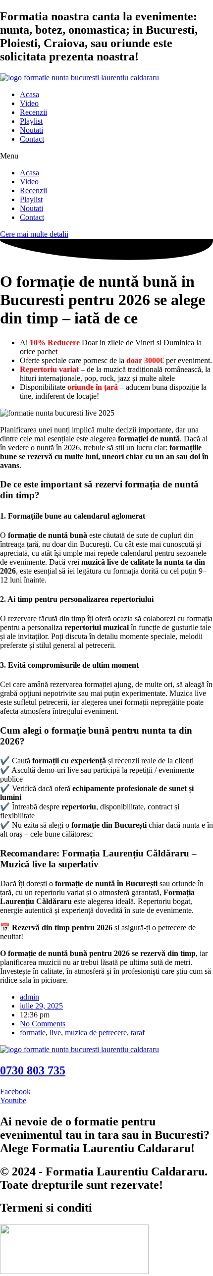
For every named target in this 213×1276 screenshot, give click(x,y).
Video (29, 103)
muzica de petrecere (96, 1032)
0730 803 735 (32, 1070)
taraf (138, 1032)
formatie (33, 1032)
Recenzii (33, 112)
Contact (32, 139)
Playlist (31, 121)
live (55, 1032)
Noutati (31, 130)
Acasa (29, 94)
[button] (106, 156)
